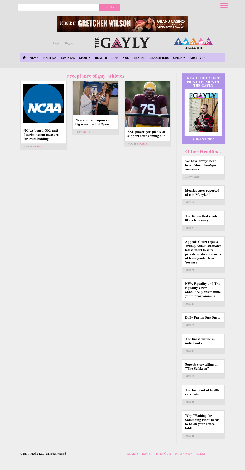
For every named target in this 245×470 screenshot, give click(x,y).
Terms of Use (163, 453)
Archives (197, 58)
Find (110, 7)
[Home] (122, 42)
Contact (200, 453)
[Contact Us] (201, 41)
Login (56, 43)
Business (68, 58)
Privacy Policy (183, 453)
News (34, 58)
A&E (125, 58)
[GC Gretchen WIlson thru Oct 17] (122, 24)
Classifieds (159, 58)
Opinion (179, 58)
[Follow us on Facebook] (178, 41)
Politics (49, 58)
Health (101, 58)
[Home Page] (24, 58)
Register (70, 43)
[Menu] (224, 5)
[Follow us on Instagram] (208, 41)
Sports (85, 58)
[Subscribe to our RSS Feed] (193, 41)
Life (114, 58)
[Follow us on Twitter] (186, 41)
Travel (139, 58)
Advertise (132, 453)
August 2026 (203, 139)
